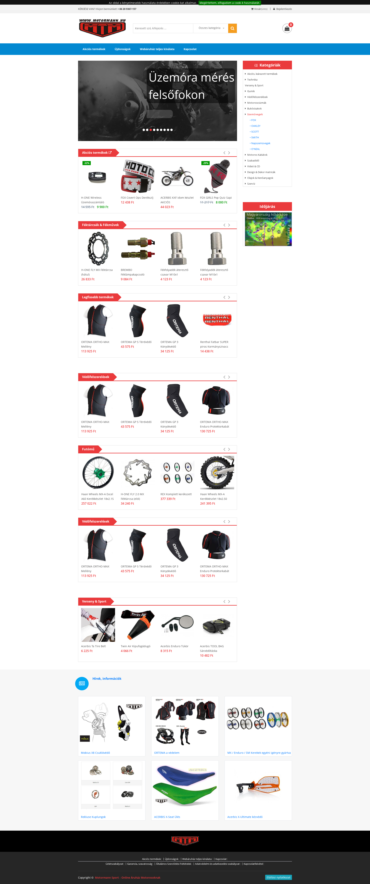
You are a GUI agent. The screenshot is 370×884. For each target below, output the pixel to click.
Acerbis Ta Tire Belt (93, 646)
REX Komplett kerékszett (176, 494)
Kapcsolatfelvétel (253, 864)
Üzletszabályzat (114, 864)
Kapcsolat (190, 49)
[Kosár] (287, 28)
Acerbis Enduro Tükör (174, 646)
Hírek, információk (106, 678)
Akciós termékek (94, 49)
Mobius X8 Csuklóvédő (95, 753)
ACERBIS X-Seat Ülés (167, 817)
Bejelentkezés (284, 9)
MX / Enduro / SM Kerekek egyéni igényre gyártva (259, 753)
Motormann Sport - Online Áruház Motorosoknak (127, 877)
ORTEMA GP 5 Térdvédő (136, 342)
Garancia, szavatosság (139, 864)
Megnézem (159, 126)
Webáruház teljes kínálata (157, 49)
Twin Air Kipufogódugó (135, 646)
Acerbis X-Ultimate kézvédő (244, 817)
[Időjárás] (268, 229)
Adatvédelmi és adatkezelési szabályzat (217, 864)
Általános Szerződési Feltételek (173, 864)
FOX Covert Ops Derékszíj (137, 197)
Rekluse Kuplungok (93, 817)
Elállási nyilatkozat (278, 877)
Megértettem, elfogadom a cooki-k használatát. (230, 3)
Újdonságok (123, 49)
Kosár (257, 9)
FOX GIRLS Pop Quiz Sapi (216, 197)
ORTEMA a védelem (166, 753)
